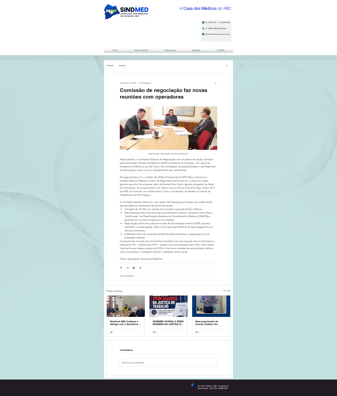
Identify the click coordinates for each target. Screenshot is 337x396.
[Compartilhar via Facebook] (121, 267)
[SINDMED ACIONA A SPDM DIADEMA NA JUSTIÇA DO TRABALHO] (169, 306)
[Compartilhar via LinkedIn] (134, 267)
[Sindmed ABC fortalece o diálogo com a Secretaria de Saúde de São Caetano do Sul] (126, 306)
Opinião (122, 65)
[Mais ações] (215, 83)
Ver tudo (226, 290)
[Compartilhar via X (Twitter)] (127, 267)
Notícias (110, 65)
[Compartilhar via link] (140, 267)
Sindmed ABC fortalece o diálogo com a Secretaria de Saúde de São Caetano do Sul (125, 323)
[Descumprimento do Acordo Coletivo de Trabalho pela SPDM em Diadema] (211, 306)
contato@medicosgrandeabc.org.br (217, 34)
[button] (227, 65)
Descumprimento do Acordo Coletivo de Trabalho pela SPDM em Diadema (208, 323)
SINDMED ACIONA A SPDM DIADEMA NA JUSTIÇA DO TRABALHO (168, 323)
